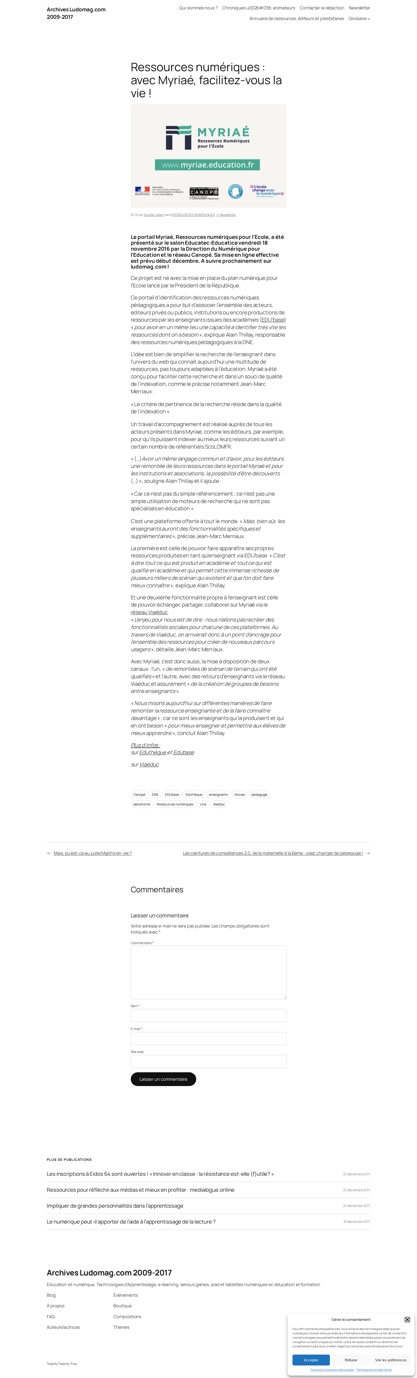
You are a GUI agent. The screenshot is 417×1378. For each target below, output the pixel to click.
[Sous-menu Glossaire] (369, 18)
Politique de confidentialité (374, 1370)
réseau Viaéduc (149, 612)
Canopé (139, 794)
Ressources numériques (175, 804)
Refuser (351, 1360)
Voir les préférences (391, 1360)
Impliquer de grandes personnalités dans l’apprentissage (115, 1206)
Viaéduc (149, 764)
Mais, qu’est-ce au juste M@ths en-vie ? (93, 853)
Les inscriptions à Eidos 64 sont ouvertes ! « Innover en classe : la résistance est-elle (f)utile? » (160, 1174)
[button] (407, 1319)
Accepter (311, 1360)
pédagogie (259, 794)
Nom (135, 1006)
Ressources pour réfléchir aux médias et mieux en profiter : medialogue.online (141, 1190)
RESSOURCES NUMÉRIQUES (193, 214)
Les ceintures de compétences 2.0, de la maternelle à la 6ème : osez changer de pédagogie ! (273, 853)
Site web (137, 1051)
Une (203, 804)
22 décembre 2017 (356, 1174)
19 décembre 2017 (356, 1221)
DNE (155, 794)
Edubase (183, 752)
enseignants (218, 794)
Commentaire (142, 943)
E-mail (136, 1028)
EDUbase (172, 794)
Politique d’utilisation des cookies (332, 1370)
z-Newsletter (226, 214)
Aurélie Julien (154, 214)
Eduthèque (153, 752)
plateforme (141, 804)
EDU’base (273, 319)
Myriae (240, 794)
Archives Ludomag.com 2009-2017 (109, 1272)
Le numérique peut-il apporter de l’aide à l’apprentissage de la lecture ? (131, 1222)
